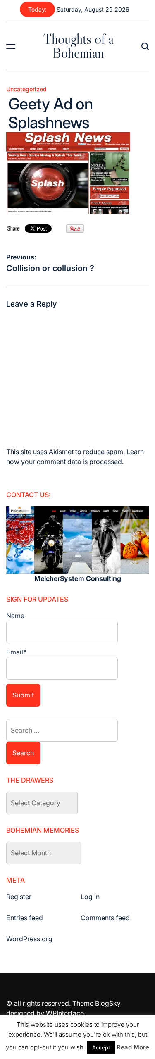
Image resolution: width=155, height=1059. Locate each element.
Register (18, 896)
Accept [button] (101, 1047)
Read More (133, 1047)
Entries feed (24, 918)
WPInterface (65, 1013)
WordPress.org (29, 939)
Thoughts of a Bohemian (78, 46)
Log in (90, 896)
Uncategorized (26, 89)
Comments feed (105, 918)
